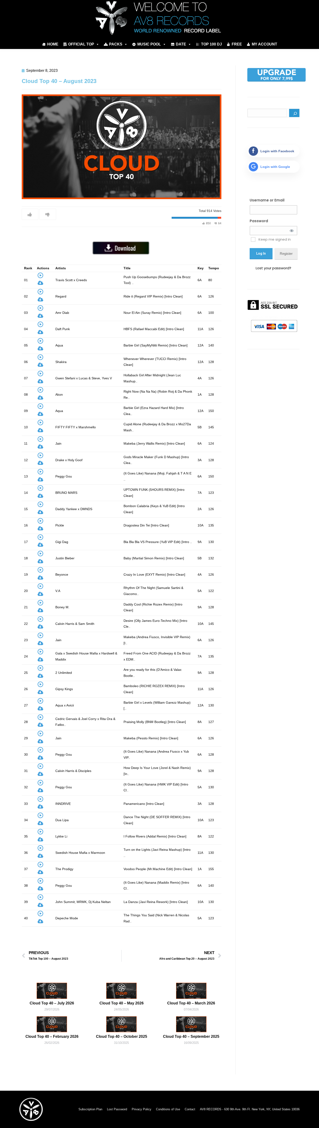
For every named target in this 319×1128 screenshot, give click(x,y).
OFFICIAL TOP (81, 44)
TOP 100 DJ (211, 44)
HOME (52, 44)
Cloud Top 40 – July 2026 (52, 1003)
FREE (237, 44)
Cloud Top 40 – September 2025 (191, 1036)
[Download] (40, 284)
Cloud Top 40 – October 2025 (121, 1036)
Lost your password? (273, 268)
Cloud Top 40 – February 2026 (51, 1036)
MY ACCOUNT (264, 44)
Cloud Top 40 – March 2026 (191, 1003)
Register (286, 254)
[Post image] (52, 991)
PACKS (115, 44)
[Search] (294, 113)
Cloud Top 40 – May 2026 (121, 1003)
